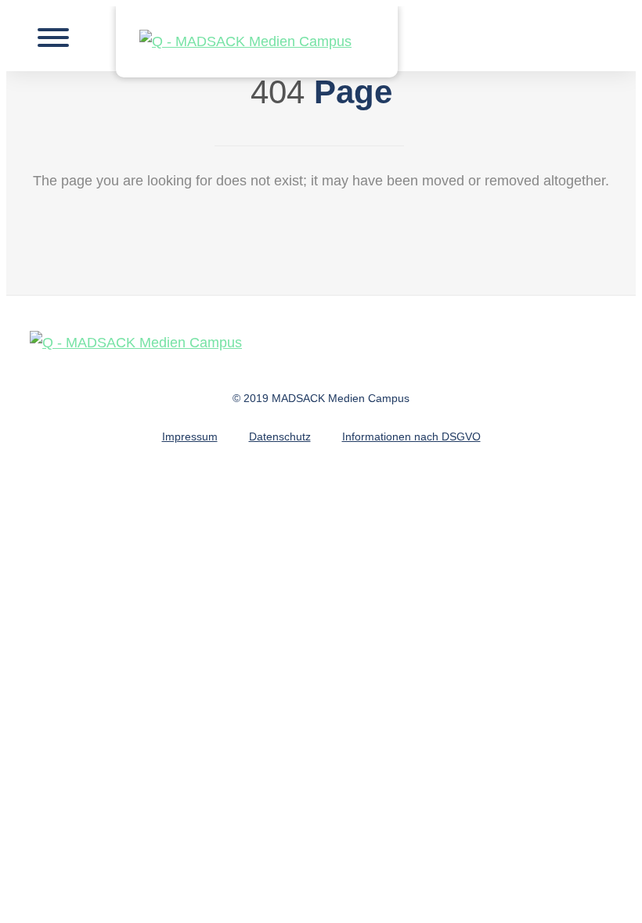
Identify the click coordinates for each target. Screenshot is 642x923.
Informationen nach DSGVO (411, 436)
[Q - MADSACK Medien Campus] (257, 41)
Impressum (190, 436)
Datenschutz (280, 436)
